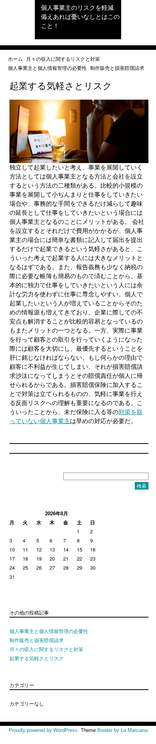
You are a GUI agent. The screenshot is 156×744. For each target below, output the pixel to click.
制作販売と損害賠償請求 (117, 67)
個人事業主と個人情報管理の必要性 (47, 67)
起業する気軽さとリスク (36, 658)
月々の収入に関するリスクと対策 (63, 58)
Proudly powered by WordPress (43, 730)
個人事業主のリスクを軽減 (77, 7)
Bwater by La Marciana (122, 730)
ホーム (15, 58)
